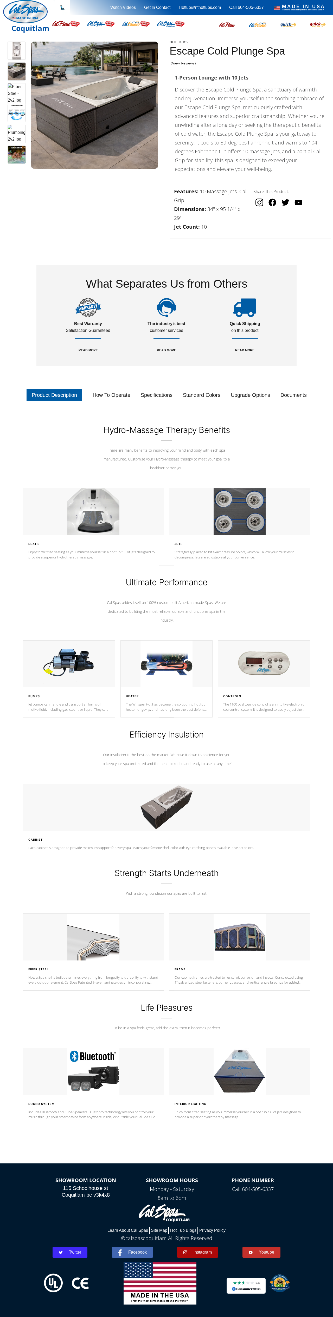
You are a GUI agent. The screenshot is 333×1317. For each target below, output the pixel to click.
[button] (227, 23)
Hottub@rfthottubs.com (200, 7)
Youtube (266, 1252)
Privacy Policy (212, 1230)
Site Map (159, 1230)
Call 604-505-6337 (246, 7)
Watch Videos (123, 7)
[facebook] (272, 202)
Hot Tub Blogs (183, 1230)
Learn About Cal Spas (127, 1230)
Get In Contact (157, 7)
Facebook (137, 1252)
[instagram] (259, 202)
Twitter (75, 1252)
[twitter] (285, 202)
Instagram (203, 1252)
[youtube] (298, 202)
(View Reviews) (183, 63)
